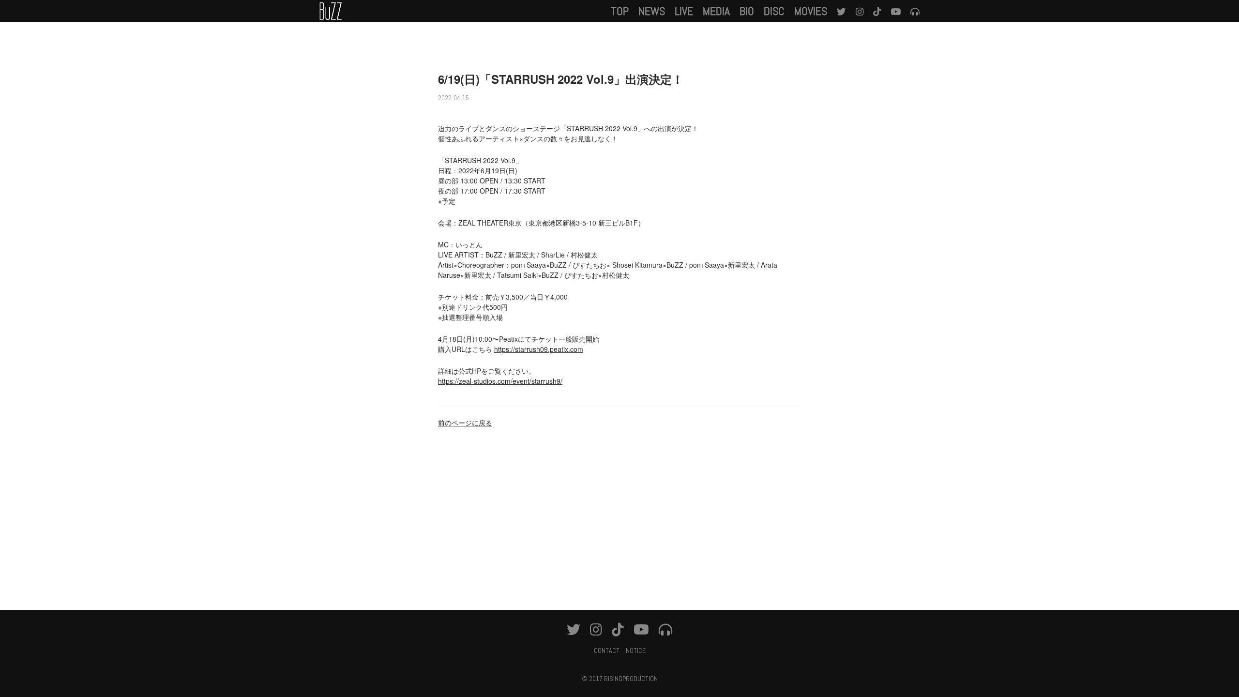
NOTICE (636, 650)
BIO (747, 10)
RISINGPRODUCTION (631, 678)
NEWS (651, 10)
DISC (774, 10)
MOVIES (810, 10)
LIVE (684, 10)
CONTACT (607, 650)
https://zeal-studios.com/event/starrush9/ (500, 381)
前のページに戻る (465, 422)
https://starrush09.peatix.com (538, 349)
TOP (620, 10)
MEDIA (716, 10)
